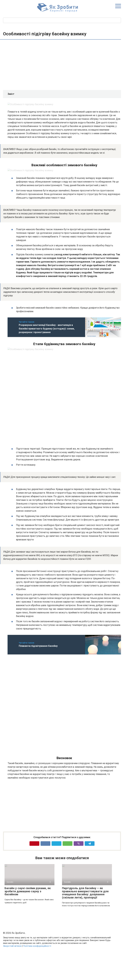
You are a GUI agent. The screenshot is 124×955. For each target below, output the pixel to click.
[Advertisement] (64, 65)
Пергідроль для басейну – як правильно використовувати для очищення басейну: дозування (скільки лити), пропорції (85, 892)
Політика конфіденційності (37, 946)
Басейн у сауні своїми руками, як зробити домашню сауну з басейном (28, 891)
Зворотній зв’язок (12, 946)
